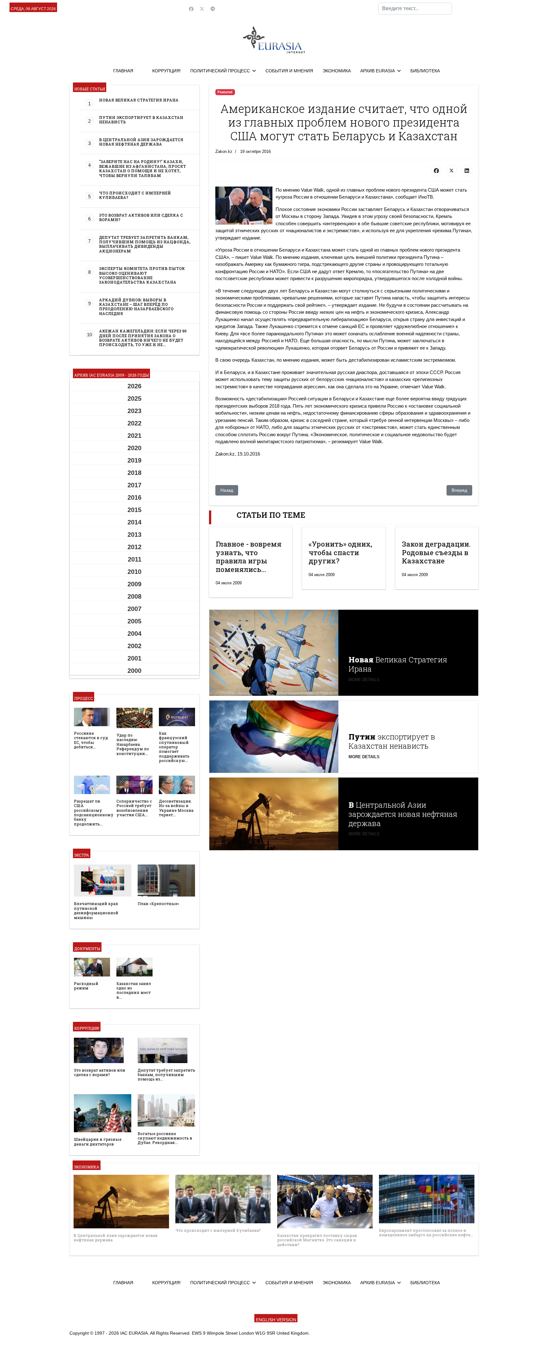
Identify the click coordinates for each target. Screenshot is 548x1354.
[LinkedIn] (466, 170)
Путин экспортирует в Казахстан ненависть (141, 119)
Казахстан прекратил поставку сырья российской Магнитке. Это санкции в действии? (317, 1240)
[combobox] (415, 9)
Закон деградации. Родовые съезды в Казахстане (436, 552)
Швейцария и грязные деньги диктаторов (97, 1141)
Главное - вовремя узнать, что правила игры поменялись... (249, 556)
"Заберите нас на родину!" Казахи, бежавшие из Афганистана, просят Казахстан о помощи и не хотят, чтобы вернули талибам (142, 168)
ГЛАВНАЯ (123, 70)
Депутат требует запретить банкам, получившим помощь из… (166, 1075)
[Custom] (213, 8)
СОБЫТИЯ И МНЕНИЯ (289, 70)
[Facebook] (191, 8)
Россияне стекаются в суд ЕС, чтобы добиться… (91, 740)
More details (364, 679)
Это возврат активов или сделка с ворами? (141, 217)
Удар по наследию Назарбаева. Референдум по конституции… (132, 744)
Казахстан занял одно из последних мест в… (133, 990)
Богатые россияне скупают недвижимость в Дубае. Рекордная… (165, 1138)
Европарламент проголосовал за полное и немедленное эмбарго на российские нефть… (426, 1232)
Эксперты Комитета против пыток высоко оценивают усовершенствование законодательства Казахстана (142, 275)
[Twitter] (202, 8)
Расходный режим (86, 985)
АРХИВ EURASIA (377, 70)
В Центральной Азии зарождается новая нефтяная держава (141, 142)
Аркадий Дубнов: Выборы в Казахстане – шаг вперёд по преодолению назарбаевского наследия (136, 306)
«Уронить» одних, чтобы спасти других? (340, 552)
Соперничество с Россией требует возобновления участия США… (134, 808)
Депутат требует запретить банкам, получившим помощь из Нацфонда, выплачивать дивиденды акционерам (144, 244)
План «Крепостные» (158, 903)
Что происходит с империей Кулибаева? (135, 195)
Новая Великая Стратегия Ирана (139, 99)
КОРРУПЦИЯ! (166, 70)
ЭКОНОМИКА (337, 70)
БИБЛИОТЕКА (425, 70)
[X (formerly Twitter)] (451, 170)
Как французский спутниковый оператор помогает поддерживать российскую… (174, 747)
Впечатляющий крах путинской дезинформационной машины (96, 910)
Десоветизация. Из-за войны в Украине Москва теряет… (176, 808)
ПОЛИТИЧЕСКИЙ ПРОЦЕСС (220, 70)
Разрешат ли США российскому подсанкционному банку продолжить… (94, 812)
